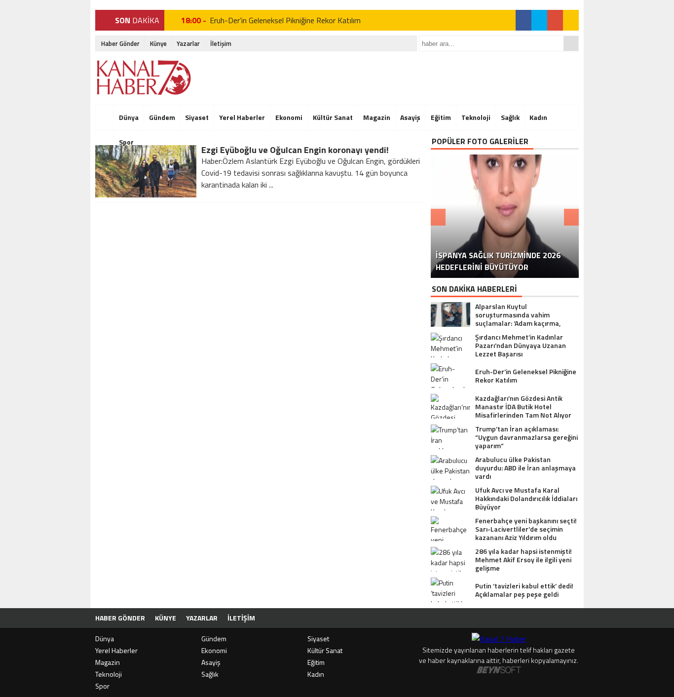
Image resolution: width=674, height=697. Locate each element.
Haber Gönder (120, 43)
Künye (158, 43)
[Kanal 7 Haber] (144, 77)
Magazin (376, 117)
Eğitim (441, 117)
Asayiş (410, 117)
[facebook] (523, 20)
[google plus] (555, 20)
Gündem (162, 117)
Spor (126, 142)
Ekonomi (288, 117)
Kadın (538, 117)
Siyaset (197, 117)
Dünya (129, 117)
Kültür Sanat (333, 117)
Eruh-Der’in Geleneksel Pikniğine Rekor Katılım (285, 20)
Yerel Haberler (242, 117)
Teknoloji (475, 117)
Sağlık (510, 117)
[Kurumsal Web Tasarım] (499, 670)
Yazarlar (188, 43)
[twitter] (539, 20)
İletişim (220, 43)
